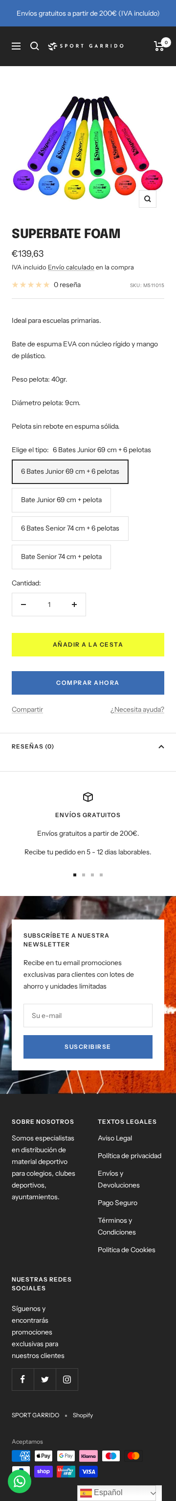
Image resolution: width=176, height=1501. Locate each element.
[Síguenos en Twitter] (45, 1379)
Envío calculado (71, 267)
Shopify (83, 1415)
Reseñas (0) (33, 746)
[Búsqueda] (34, 46)
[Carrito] (159, 46)
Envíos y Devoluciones (119, 1179)
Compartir (27, 709)
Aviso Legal (115, 1138)
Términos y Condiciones (117, 1226)
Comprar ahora (88, 682)
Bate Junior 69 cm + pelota (61, 499)
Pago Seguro (117, 1202)
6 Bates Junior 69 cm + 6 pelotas (70, 471)
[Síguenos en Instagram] (67, 1379)
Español (107, 1492)
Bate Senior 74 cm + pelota (61, 556)
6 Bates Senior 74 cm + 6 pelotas (70, 528)
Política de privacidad (129, 1155)
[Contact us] (19, 1481)
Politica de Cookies (126, 1249)
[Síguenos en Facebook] (23, 1379)
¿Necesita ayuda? (137, 709)
